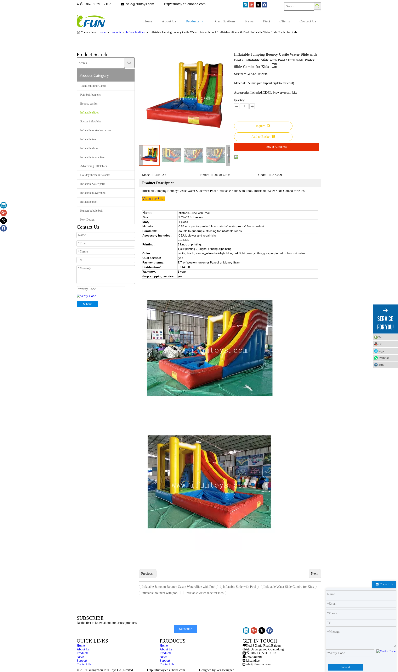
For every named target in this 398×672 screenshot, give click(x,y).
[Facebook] (264, 4)
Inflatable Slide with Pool (239, 586)
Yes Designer (225, 670)
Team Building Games (93, 85)
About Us (83, 649)
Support (82, 660)
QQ (380, 344)
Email (381, 364)
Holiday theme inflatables (95, 175)
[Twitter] (258, 4)
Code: (262, 175)
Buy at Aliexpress (276, 146)
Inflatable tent (88, 139)
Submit (87, 304)
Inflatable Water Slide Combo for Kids (288, 586)
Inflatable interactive (92, 157)
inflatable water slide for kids (204, 593)
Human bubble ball (91, 210)
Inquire (260, 126)
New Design (87, 219)
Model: (146, 175)
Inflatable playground (93, 192)
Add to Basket (260, 136)
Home (81, 645)
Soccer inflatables (90, 121)
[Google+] (251, 4)
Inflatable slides (89, 112)
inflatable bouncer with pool (160, 593)
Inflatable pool (88, 201)
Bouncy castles (88, 103)
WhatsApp (384, 357)
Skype (382, 350)
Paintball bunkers (90, 94)
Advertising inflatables (93, 166)
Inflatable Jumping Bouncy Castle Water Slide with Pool (178, 586)
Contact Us (84, 664)
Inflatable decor (89, 148)
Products (82, 653)
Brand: (204, 175)
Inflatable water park (92, 183)
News (80, 657)
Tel (380, 337)
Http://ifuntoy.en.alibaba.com (166, 670)
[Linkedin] (245, 4)
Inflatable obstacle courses (95, 130)
